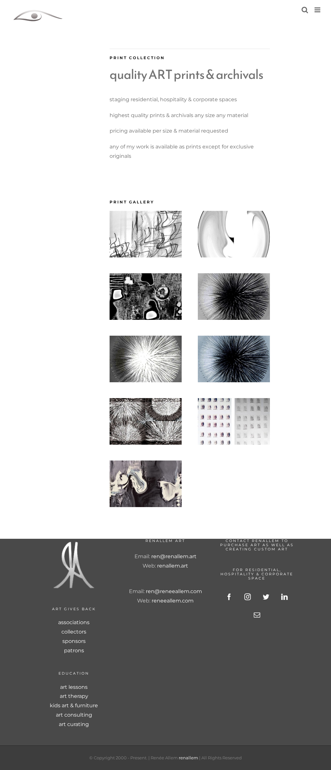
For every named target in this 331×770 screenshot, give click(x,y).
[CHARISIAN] (146, 278)
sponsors (74, 641)
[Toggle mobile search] (305, 9)
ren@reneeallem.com (174, 591)
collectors (73, 632)
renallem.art (172, 566)
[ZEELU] (146, 465)
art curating (74, 724)
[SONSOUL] (234, 402)
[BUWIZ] (234, 215)
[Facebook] (229, 597)
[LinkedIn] (284, 597)
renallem (188, 757)
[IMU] (234, 278)
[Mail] (257, 615)
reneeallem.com (173, 601)
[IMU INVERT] (146, 340)
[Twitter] (266, 597)
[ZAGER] (146, 402)
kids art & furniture (74, 705)
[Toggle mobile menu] (318, 9)
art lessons (74, 687)
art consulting (74, 715)
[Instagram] (247, 597)
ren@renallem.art (174, 556)
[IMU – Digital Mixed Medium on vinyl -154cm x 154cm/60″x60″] (234, 340)
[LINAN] (146, 215)
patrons (74, 650)
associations (74, 622)
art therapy (74, 696)
